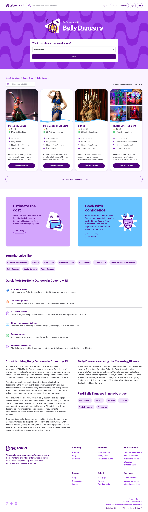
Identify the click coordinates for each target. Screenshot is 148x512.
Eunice (81, 126)
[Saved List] (133, 5)
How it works (104, 452)
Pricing (101, 481)
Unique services (131, 481)
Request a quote (105, 459)
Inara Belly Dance (17, 126)
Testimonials (104, 484)
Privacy (139, 499)
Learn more (91, 236)
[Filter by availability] (23, 84)
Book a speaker (131, 455)
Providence (102, 407)
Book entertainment (133, 452)
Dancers (35, 262)
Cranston (111, 400)
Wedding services (132, 484)
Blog (74, 455)
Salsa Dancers (13, 269)
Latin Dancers (100, 262)
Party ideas (103, 455)
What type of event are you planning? (51, 43)
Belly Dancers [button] (83, 28)
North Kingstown (86, 407)
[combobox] (53, 5)
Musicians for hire (132, 459)
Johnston (123, 400)
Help (74, 478)
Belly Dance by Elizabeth (55, 126)
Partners (76, 459)
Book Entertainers (13, 78)
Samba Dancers (30, 269)
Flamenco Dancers (66, 262)
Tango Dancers (47, 269)
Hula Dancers (84, 262)
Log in (104, 5)
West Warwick (85, 400)
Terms (131, 499)
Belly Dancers (43, 78)
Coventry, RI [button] (72, 22)
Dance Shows (28, 78)
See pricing (19, 231)
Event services (130, 478)
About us (76, 452)
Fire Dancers (49, 262)
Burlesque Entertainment (17, 262)
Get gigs (102, 478)
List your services (119, 5)
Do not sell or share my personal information (124, 505)
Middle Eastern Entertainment (123, 262)
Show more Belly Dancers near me (74, 179)
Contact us (77, 481)
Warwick (98, 400)
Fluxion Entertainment (124, 126)
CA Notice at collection (132, 502)
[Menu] (139, 5)
